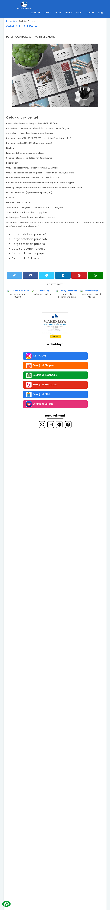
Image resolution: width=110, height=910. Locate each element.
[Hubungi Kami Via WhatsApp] (6, 904)
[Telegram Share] (47, 275)
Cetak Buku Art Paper (21, 26)
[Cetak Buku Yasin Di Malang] (91, 291)
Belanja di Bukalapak (45, 384)
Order (79, 12)
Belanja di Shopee (43, 365)
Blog (100, 12)
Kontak (90, 12)
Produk (68, 12)
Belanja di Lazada (43, 403)
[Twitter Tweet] (14, 275)
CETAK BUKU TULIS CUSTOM (18, 295)
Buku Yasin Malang (43, 294)
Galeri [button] (47, 12)
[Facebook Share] (30, 275)
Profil (58, 12)
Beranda (35, 12)
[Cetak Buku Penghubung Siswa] (67, 291)
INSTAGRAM (39, 355)
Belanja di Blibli (41, 394)
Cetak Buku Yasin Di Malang (91, 295)
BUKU (15, 21)
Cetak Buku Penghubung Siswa (67, 295)
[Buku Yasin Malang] (43, 291)
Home (8, 21)
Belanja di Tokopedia (45, 375)
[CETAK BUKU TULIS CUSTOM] (18, 291)
